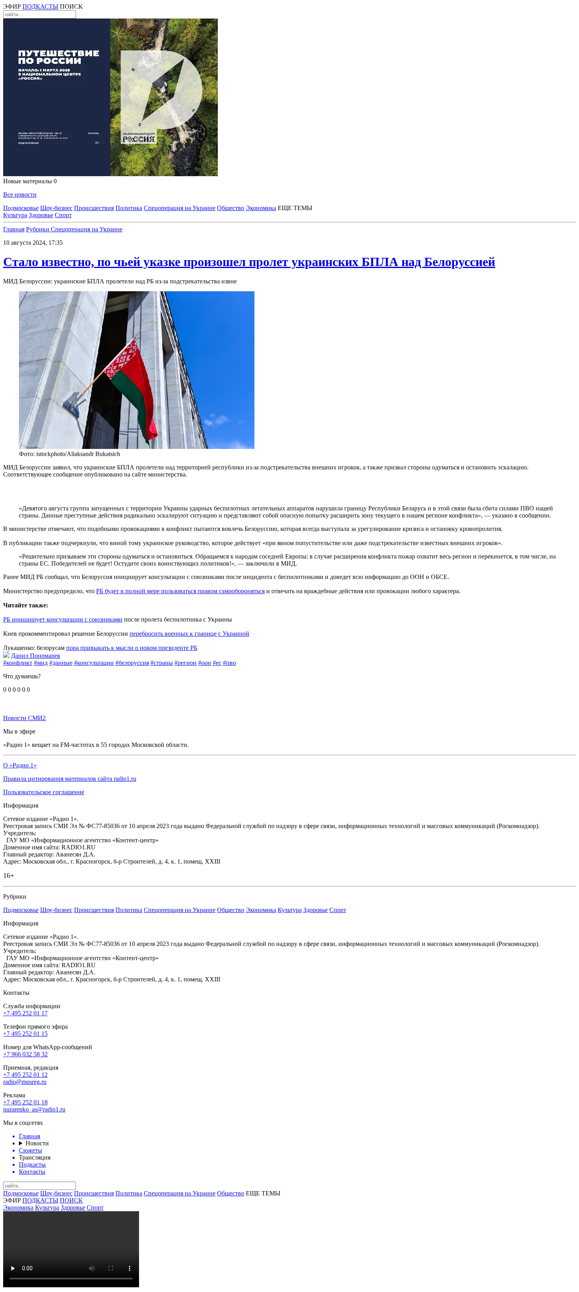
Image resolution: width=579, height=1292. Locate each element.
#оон (204, 662)
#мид (41, 662)
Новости (37, 1143)
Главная (13, 229)
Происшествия (94, 208)
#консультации (94, 662)
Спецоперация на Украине (179, 208)
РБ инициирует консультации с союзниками (62, 619)
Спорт (63, 215)
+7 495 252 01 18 (25, 1102)
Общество (230, 208)
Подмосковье (21, 208)
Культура (15, 215)
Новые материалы (30, 181)
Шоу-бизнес (56, 208)
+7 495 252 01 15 (25, 1033)
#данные (60, 662)
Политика (128, 208)
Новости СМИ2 (24, 718)
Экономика (261, 208)
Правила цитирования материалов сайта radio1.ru (69, 778)
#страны (161, 662)
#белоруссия (132, 662)
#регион (185, 662)
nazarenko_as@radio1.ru (34, 1109)
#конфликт (17, 662)
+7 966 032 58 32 (25, 1054)
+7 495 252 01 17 (25, 1013)
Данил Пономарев (35, 655)
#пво (229, 662)
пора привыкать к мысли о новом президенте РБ (131, 647)
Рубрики (38, 229)
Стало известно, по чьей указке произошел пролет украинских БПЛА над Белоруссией (249, 262)
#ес (217, 662)
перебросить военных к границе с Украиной (189, 633)
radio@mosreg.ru (24, 1081)
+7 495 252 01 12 (25, 1074)
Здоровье (41, 215)
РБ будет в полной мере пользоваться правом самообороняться (180, 591)
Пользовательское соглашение (43, 792)
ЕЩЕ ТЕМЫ (295, 208)
